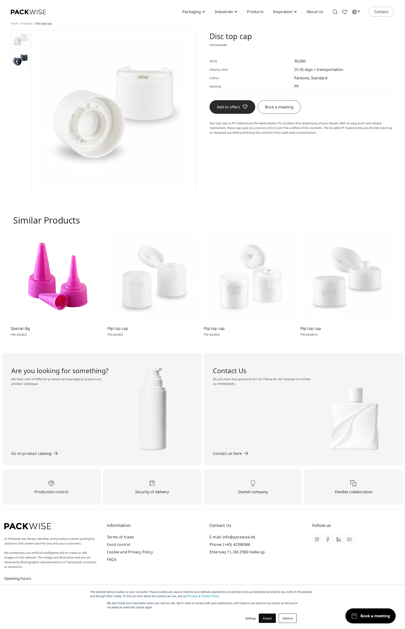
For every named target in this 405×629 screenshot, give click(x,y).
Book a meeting (279, 107)
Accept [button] (267, 618)
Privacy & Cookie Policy (203, 596)
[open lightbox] (20, 39)
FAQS (111, 559)
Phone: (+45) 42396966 (230, 544)
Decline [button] (288, 618)
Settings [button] (250, 618)
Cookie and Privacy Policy (130, 552)
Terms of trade (120, 537)
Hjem (14, 23)
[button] (194, 11)
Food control (118, 544)
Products (255, 11)
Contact (381, 11)
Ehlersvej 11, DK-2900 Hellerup (237, 552)
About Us (315, 11)
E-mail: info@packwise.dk (232, 537)
